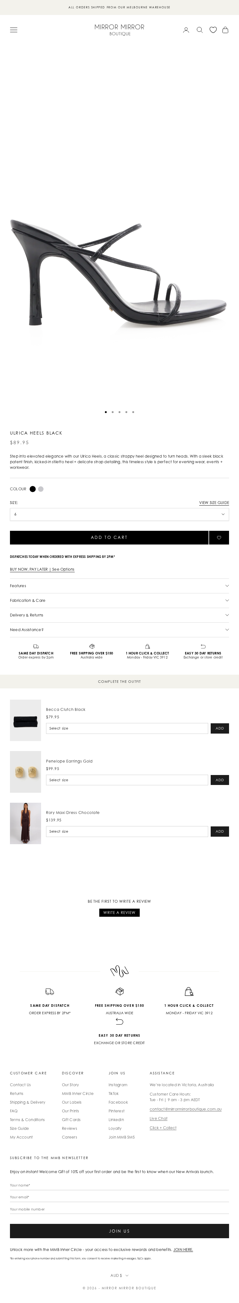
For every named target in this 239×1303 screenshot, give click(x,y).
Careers (69, 1137)
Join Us (119, 1231)
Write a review (119, 912)
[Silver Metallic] (40, 489)
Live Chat (158, 1118)
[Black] (32, 489)
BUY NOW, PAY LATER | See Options (42, 569)
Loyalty (115, 1128)
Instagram (118, 1084)
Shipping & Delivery (27, 1102)
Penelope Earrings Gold (69, 761)
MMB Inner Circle (78, 1093)
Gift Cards (71, 1119)
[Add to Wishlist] (219, 538)
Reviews (69, 1128)
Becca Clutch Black (66, 709)
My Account (21, 1137)
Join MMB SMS (122, 1137)
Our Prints (70, 1111)
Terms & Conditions (27, 1119)
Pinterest (116, 1111)
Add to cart (109, 537)
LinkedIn (116, 1119)
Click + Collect (163, 1127)
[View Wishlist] (213, 29)
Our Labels (72, 1102)
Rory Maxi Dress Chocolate (73, 812)
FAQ (14, 1111)
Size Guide (19, 1128)
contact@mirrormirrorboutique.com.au (186, 1109)
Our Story (70, 1084)
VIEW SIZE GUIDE (214, 502)
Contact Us (20, 1084)
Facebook (118, 1102)
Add (220, 728)
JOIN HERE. (183, 1249)
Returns (17, 1093)
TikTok (114, 1093)
